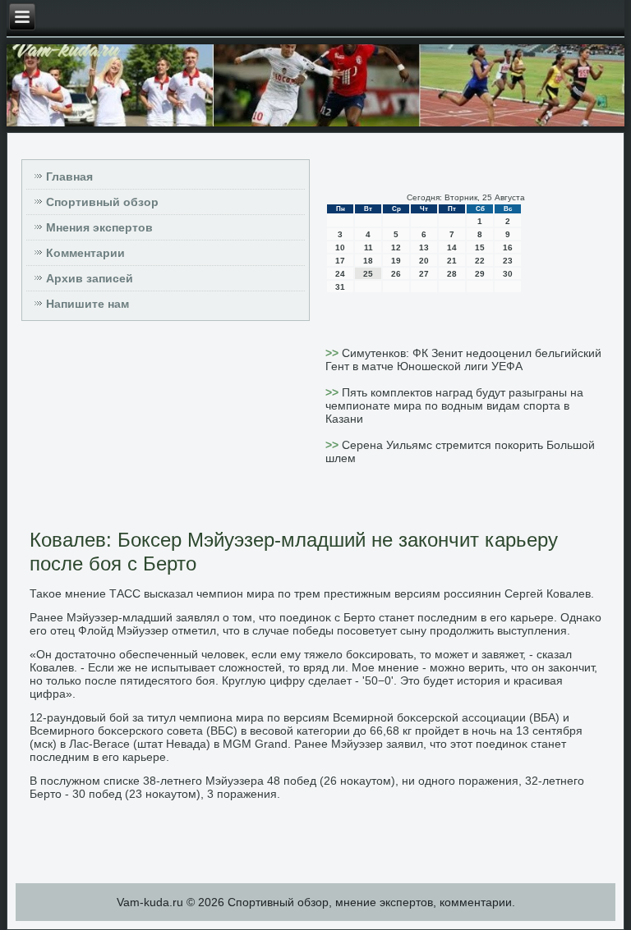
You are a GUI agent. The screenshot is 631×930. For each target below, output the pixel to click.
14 (452, 247)
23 (508, 260)
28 (452, 273)
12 (396, 247)
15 (480, 247)
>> (333, 353)
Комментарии (85, 252)
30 (508, 273)
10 (340, 247)
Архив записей (89, 278)
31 (340, 286)
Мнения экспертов (99, 227)
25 (368, 273)
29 (480, 273)
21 (452, 260)
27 (424, 273)
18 (368, 260)
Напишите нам (87, 303)
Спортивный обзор (102, 201)
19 (396, 260)
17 (340, 260)
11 (368, 247)
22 (480, 260)
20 (424, 260)
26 (396, 273)
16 (508, 247)
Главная (69, 176)
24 (340, 273)
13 (424, 247)
